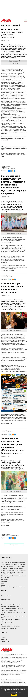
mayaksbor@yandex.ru (12, 662)
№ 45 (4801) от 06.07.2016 (10, 168)
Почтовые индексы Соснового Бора (10, 626)
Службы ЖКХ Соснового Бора (9, 628)
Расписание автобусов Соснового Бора (11, 604)
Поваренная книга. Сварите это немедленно (13, 587)
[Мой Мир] (14, 171)
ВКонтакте (4, 639)
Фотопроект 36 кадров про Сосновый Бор (12, 568)
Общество (8, 166)
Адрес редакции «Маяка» (6, 654)
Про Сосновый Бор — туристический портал (13, 562)
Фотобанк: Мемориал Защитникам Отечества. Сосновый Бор (13, 576)
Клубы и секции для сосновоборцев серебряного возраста (10, 620)
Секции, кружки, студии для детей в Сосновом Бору (13, 613)
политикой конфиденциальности (14, 692)
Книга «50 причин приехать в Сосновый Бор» (13, 564)
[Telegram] (11, 171)
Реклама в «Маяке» (6, 595)
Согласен (14, 694)
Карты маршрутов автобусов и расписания (12, 608)
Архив (2, 583)
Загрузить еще (15, 544)
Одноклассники (5, 641)
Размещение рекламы (5, 665)
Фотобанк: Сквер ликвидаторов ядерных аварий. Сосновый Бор (12, 573)
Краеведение (4, 579)
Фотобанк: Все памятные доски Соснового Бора (13, 570)
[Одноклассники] (12, 171)
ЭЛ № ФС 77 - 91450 (10, 661)
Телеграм (3, 637)
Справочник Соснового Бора (8, 610)
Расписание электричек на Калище (10, 606)
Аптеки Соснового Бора (7, 623)
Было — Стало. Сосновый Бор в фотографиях (13, 566)
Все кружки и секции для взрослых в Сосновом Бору (14, 616)
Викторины (4, 581)
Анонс (5, 167)
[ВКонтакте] (9, 171)
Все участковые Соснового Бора (9, 624)
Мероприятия (13, 535)
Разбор (3, 585)
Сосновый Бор (10, 276)
